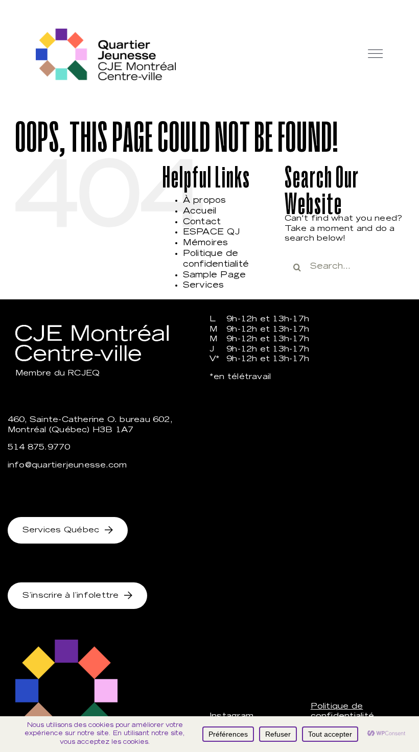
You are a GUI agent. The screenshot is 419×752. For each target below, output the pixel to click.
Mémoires (205, 243)
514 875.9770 (39, 448)
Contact (202, 222)
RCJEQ (83, 374)
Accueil (200, 211)
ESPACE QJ (211, 232)
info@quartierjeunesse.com (67, 465)
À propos (204, 201)
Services (203, 285)
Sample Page (214, 275)
